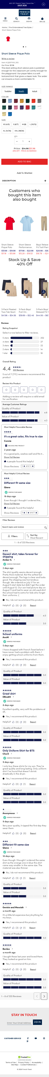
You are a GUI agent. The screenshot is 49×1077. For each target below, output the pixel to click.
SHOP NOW (22, 5)
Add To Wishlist (24, 173)
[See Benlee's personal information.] (12, 949)
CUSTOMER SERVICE (12, 1038)
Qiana (7, 487)
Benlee (6, 949)
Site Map (14, 1065)
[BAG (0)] (42, 18)
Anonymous (9, 813)
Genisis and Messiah (13, 907)
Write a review (8, 58)
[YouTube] (36, 1038)
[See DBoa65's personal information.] (13, 697)
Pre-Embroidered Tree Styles (20, 27)
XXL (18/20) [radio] (19, 131)
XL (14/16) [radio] (7, 131)
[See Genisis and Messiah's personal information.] (26, 907)
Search (16, 21)
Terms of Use (11, 1062)
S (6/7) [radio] (15, 124)
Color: (5, 97)
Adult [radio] (34, 91)
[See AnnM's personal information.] (11, 637)
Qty (16, 136)
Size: (4, 120)
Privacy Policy (23, 1062)
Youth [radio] (21, 91)
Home (4, 27)
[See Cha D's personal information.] (11, 754)
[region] (24, 39)
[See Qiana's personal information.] (11, 848)
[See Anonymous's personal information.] (17, 813)
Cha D (6, 753)
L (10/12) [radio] (33, 124)
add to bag (24, 162)
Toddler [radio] (8, 91)
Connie (7, 441)
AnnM (6, 637)
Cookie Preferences (28, 1065)
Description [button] (9, 181)
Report (33, 605)
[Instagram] (44, 1038)
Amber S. (7, 559)
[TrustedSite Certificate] (24, 1058)
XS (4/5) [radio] (6, 124)
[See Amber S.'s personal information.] (14, 560)
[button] (29, 20)
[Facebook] (27, 1038)
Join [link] (37, 1022)
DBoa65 (7, 697)
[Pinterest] (27, 1041)
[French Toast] (24, 13)
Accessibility (36, 1062)
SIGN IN (29, 21)
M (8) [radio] (24, 124)
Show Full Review (12, 457)
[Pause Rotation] (43, 4)
